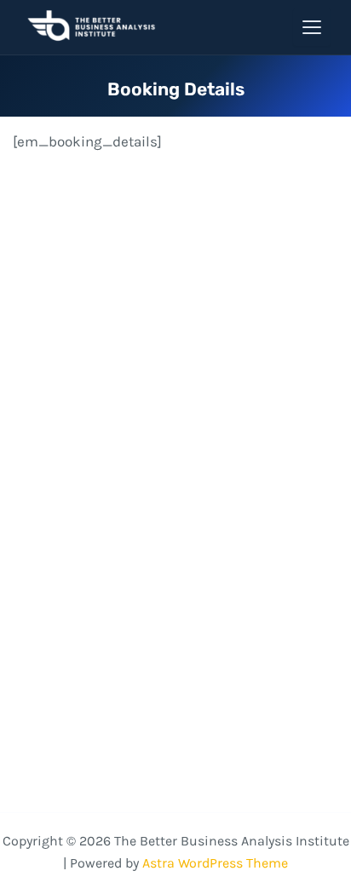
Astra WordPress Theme (215, 863)
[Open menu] (312, 27)
